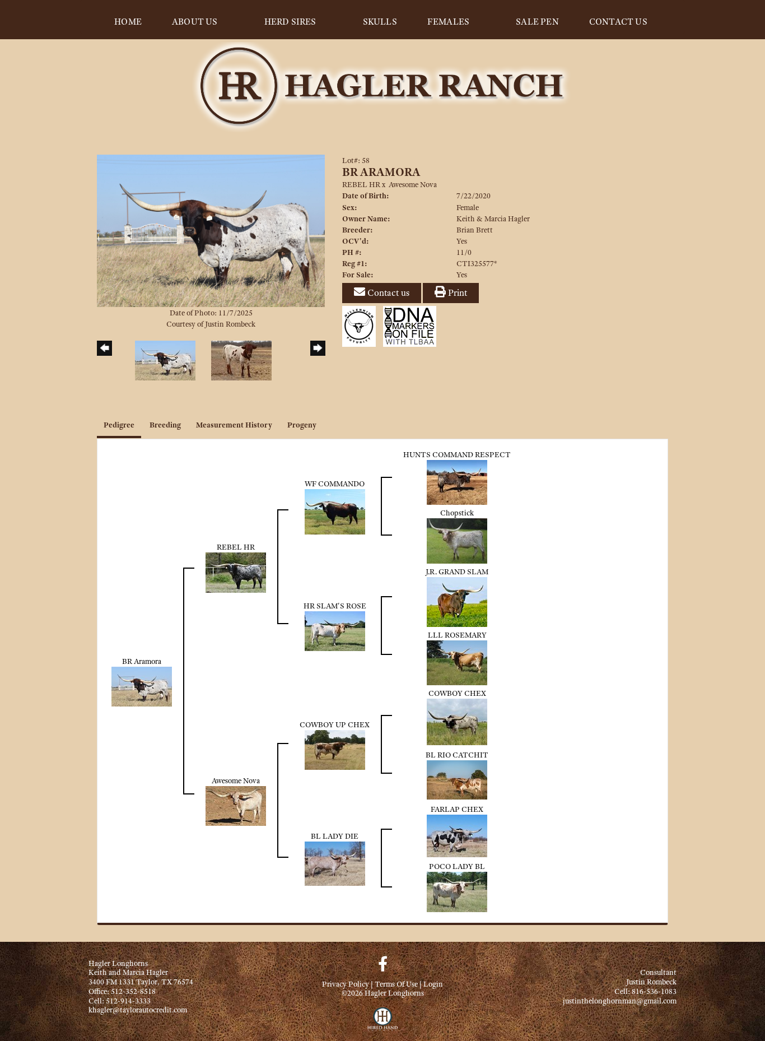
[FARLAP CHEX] (457, 835)
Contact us (387, 293)
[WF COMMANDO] (335, 510)
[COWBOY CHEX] (457, 720)
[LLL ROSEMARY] (457, 662)
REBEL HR (361, 184)
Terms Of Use (396, 984)
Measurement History (234, 425)
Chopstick (457, 513)
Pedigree (119, 425)
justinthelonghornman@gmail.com (620, 1001)
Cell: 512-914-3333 (119, 1001)
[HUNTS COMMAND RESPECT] (457, 481)
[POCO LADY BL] (457, 891)
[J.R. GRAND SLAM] (457, 601)
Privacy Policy (345, 984)
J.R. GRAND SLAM (457, 571)
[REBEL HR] (236, 571)
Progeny (301, 425)
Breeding (165, 425)
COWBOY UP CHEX (335, 724)
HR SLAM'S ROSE (335, 606)
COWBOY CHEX (457, 693)
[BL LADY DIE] (335, 863)
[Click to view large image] (211, 230)
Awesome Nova (413, 184)
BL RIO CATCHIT (457, 755)
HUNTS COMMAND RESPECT (457, 454)
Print (456, 293)
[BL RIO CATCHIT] (457, 779)
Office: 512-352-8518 (122, 991)
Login (433, 984)
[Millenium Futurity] (361, 325)
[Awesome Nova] (236, 805)
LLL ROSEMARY (457, 635)
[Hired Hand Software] (382, 1024)
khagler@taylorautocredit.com (137, 1010)
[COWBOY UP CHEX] (335, 748)
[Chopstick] (457, 540)
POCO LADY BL (457, 866)
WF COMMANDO (335, 483)
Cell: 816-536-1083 (645, 991)
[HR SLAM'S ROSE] (335, 630)
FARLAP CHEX (457, 809)
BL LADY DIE (334, 836)
